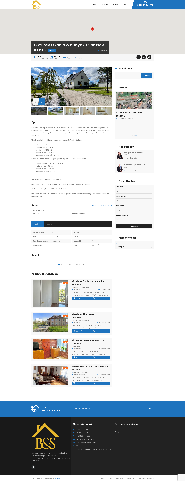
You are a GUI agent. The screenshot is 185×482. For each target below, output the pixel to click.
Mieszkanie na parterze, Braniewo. (88, 340)
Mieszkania (119, 478)
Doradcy (130, 478)
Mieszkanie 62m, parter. (83, 314)
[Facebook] (33, 467)
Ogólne (37, 224)
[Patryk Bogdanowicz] (120, 168)
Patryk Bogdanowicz (134, 164)
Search (147, 75)
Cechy (49, 224)
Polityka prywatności (146, 478)
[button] (92, 29)
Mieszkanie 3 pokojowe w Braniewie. (89, 281)
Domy (110, 478)
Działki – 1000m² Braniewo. (129, 112)
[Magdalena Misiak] (120, 156)
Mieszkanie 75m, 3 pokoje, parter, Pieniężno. (93, 366)
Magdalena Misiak (133, 152)
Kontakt (101, 478)
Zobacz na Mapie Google (101, 205)
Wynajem (134, 247)
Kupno (134, 243)
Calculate (134, 226)
